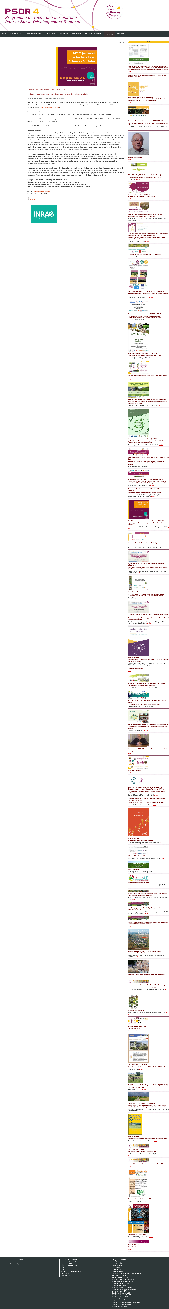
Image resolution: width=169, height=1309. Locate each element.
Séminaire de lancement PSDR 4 (71, 1271)
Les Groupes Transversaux (93, 34)
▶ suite (129, 71)
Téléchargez (32, 199)
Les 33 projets (63, 34)
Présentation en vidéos (34, 34)
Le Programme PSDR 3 (118, 1260)
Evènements (109, 34)
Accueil (4, 34)
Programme (65, 1273)
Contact (12, 1262)
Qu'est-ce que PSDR (16, 34)
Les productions (76, 34)
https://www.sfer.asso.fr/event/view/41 (49, 107)
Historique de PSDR (16, 1260)
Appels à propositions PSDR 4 (70, 1266)
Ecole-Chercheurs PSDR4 (69, 1260)
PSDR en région (50, 34)
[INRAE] (44, 223)
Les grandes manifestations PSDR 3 (122, 1281)
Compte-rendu (66, 1275)
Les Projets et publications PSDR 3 (122, 1279)
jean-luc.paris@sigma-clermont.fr (42, 191)
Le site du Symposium (119, 1285)
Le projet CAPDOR (67, 1264)
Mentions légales (15, 1264)
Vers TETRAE (121, 34)
